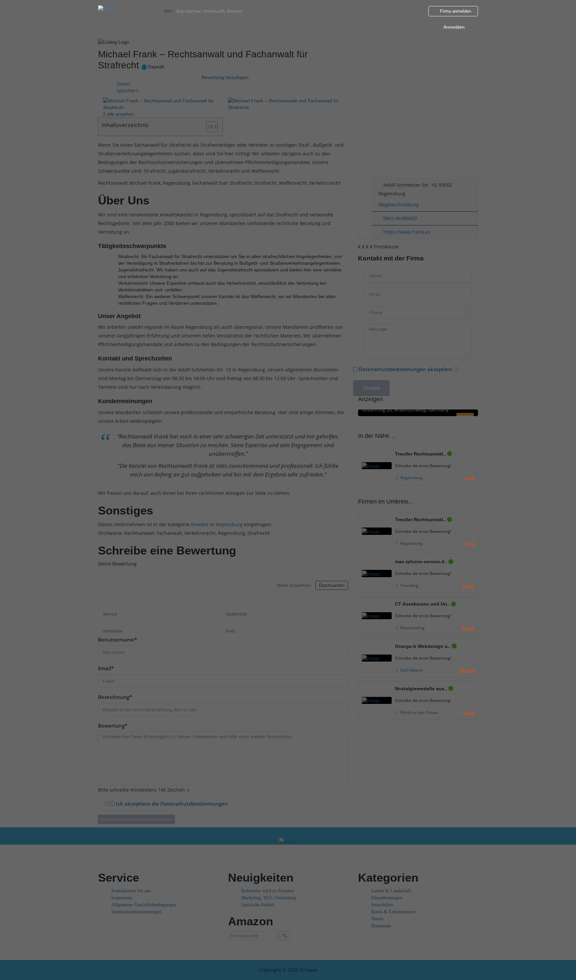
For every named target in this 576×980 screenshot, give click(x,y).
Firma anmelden (455, 11)
